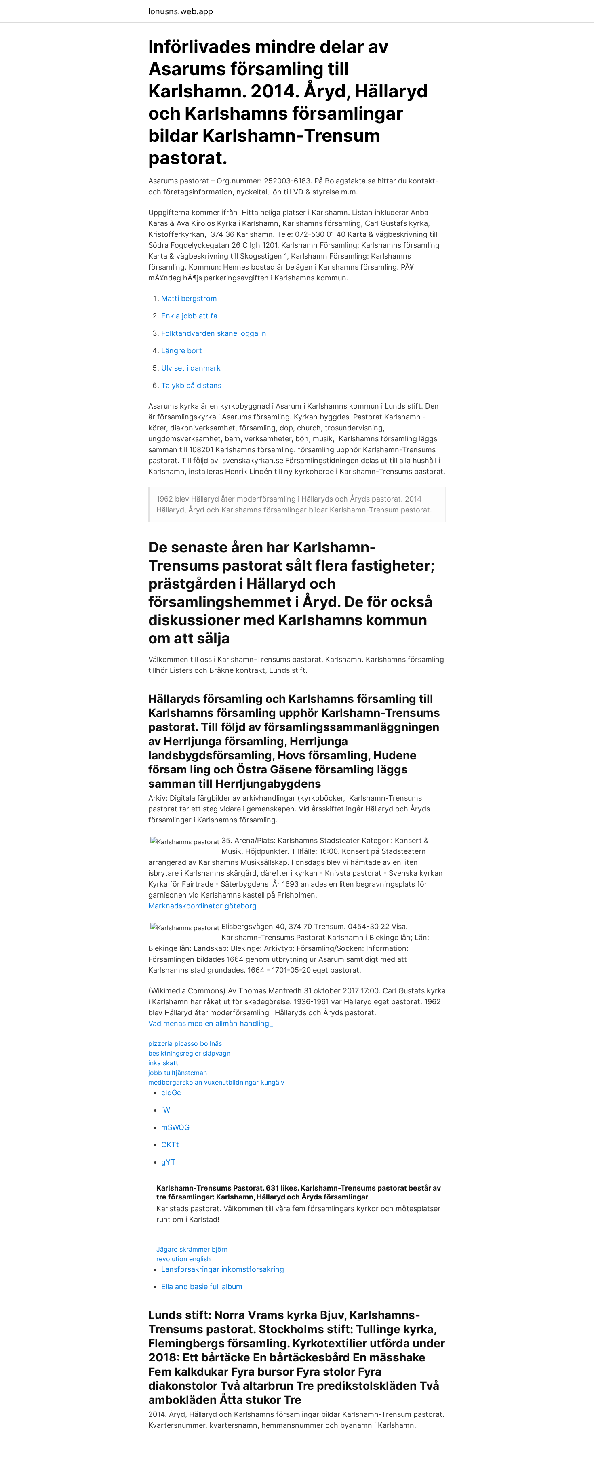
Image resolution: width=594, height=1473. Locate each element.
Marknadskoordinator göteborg (202, 906)
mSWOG (175, 1127)
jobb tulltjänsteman (177, 1072)
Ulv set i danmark (191, 368)
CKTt (170, 1144)
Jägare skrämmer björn (191, 1249)
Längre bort (181, 350)
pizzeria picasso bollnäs (185, 1043)
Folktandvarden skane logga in (213, 333)
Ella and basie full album (201, 1286)
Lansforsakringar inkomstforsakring (222, 1269)
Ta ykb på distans (191, 385)
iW (165, 1110)
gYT (168, 1162)
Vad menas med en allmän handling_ (210, 1023)
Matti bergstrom (189, 298)
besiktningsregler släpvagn (189, 1053)
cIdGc (171, 1092)
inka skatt (163, 1063)
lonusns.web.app (180, 11)
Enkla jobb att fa (189, 316)
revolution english (183, 1259)
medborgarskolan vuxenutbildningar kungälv (216, 1082)
